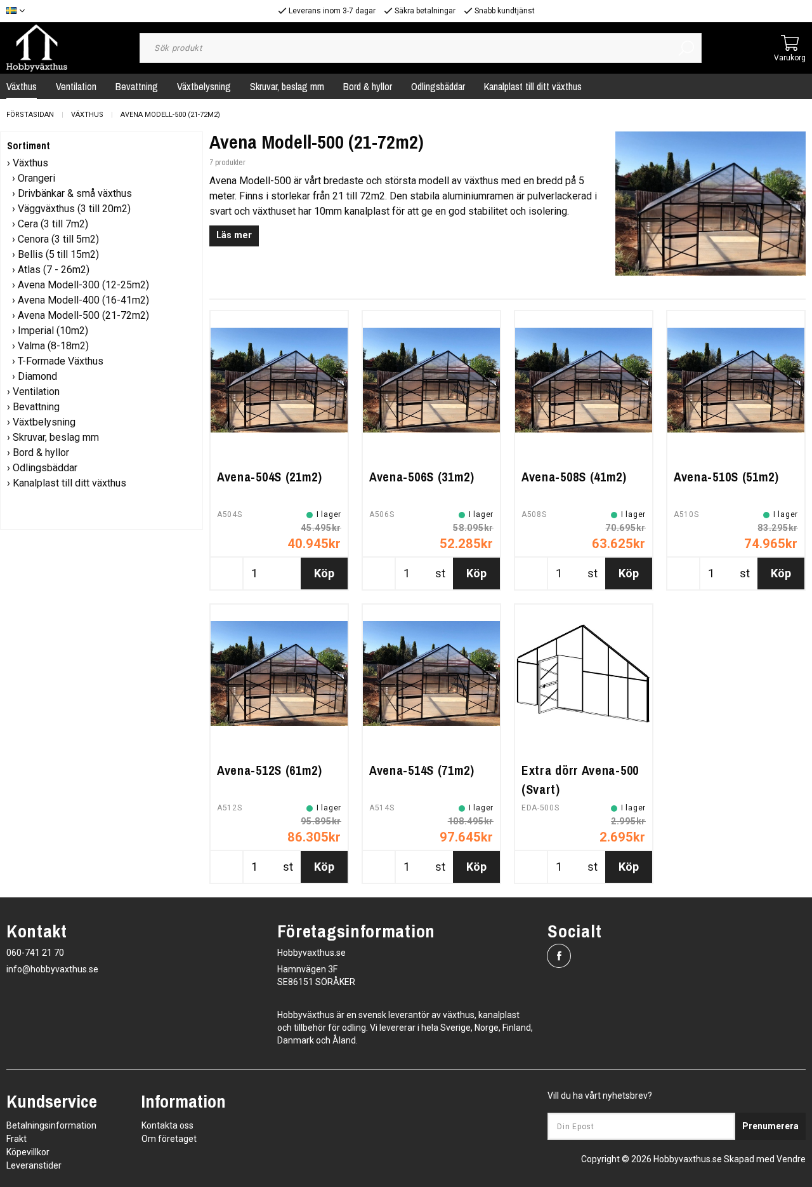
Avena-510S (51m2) (726, 476)
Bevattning (136, 86)
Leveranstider (34, 1165)
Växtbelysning (204, 86)
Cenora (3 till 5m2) (58, 239)
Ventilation (76, 86)
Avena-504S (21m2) (269, 476)
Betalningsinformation (51, 1125)
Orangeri (36, 178)
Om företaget (169, 1139)
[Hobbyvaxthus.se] (36, 47)
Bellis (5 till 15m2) (58, 254)
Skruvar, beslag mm (287, 86)
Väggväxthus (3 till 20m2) (74, 209)
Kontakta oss (167, 1125)
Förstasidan (30, 115)
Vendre (791, 1159)
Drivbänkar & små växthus (75, 193)
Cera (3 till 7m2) (53, 224)
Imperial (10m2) (53, 331)
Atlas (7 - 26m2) (53, 270)
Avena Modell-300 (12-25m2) (83, 285)
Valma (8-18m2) (53, 346)
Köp (324, 573)
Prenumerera (770, 1126)
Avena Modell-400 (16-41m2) (83, 300)
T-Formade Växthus (60, 361)
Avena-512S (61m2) (269, 770)
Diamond (37, 376)
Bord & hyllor (367, 86)
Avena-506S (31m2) (422, 476)
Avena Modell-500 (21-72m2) (170, 115)
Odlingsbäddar (438, 86)
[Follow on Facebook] (558, 955)
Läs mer (234, 235)
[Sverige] (18, 11)
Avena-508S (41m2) (574, 476)
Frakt (16, 1139)
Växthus (87, 115)
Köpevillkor (27, 1152)
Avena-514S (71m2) (422, 770)
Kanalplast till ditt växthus (533, 86)
